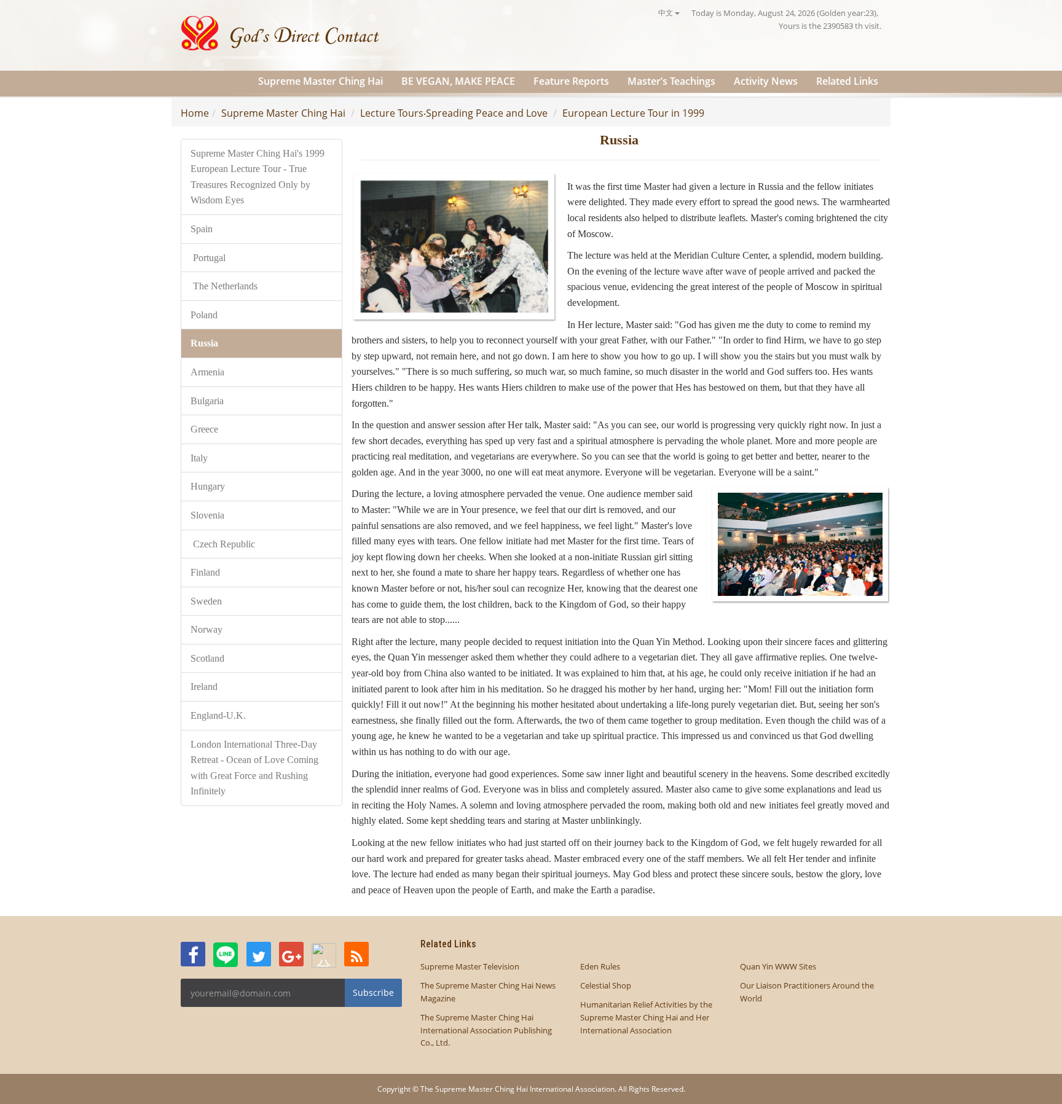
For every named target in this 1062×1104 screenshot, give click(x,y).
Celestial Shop (605, 985)
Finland (205, 572)
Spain (202, 229)
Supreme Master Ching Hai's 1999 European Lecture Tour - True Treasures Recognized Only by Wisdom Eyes (257, 177)
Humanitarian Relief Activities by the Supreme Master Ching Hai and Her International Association (646, 1017)
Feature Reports (571, 81)
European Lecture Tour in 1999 (633, 113)
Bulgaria (207, 401)
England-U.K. (218, 715)
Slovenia (209, 515)
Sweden (207, 601)
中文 (666, 12)
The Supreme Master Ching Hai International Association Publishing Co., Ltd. (486, 1030)
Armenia (209, 372)
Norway (208, 629)
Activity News (766, 81)
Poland (204, 315)
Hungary (208, 486)
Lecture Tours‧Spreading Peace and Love (454, 113)
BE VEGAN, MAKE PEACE (458, 81)
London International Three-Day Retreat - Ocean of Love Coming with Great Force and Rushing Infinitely (254, 768)
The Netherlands (224, 286)
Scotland (207, 658)
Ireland (204, 686)
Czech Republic (224, 544)
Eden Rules (600, 966)
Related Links (847, 81)
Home (195, 113)
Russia (206, 343)
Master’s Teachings (671, 81)
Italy (200, 458)
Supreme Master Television (469, 966)
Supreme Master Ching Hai (320, 81)
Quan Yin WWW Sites (778, 966)
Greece (204, 429)
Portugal (208, 258)
